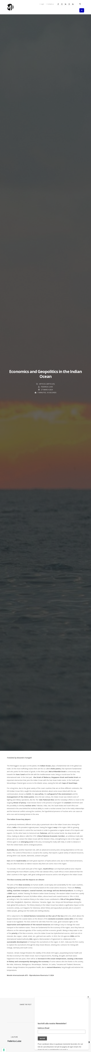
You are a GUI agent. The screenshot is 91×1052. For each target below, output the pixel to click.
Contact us (50, 4)
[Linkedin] (65, 4)
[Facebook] (58, 4)
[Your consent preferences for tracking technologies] (4, 1050)
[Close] (88, 997)
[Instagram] (61, 4)
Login (42, 4)
